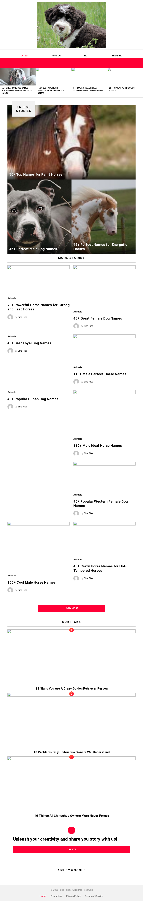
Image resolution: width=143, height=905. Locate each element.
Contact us (56, 896)
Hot (86, 56)
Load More (71, 608)
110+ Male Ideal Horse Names (97, 445)
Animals (11, 298)
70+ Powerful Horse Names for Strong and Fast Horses (38, 307)
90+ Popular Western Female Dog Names (100, 503)
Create (71, 849)
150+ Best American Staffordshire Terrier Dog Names (51, 90)
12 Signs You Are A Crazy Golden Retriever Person (72, 688)
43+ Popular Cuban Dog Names (32, 399)
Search (133, 63)
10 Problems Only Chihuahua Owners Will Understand (72, 752)
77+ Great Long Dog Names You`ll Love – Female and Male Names (17, 90)
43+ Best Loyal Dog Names (29, 343)
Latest (24, 56)
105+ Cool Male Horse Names (31, 582)
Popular (56, 56)
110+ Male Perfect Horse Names (99, 374)
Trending (117, 56)
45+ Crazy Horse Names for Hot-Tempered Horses (100, 568)
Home (43, 896)
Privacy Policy (73, 896)
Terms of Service (94, 896)
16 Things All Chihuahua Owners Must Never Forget (71, 815)
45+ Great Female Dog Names (97, 318)
